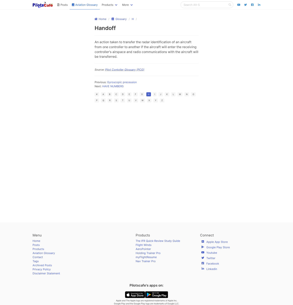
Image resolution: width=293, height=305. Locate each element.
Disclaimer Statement (46, 273)
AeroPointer (143, 249)
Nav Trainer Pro (146, 261)
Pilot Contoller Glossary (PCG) (124, 69)
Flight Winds (143, 245)
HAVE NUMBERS (113, 86)
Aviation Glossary (44, 253)
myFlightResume (146, 257)
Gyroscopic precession (122, 82)
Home (36, 241)
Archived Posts (42, 265)
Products (38, 249)
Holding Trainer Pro (148, 253)
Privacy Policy (42, 269)
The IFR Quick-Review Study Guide (158, 241)
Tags (36, 261)
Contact (38, 257)
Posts (36, 245)
